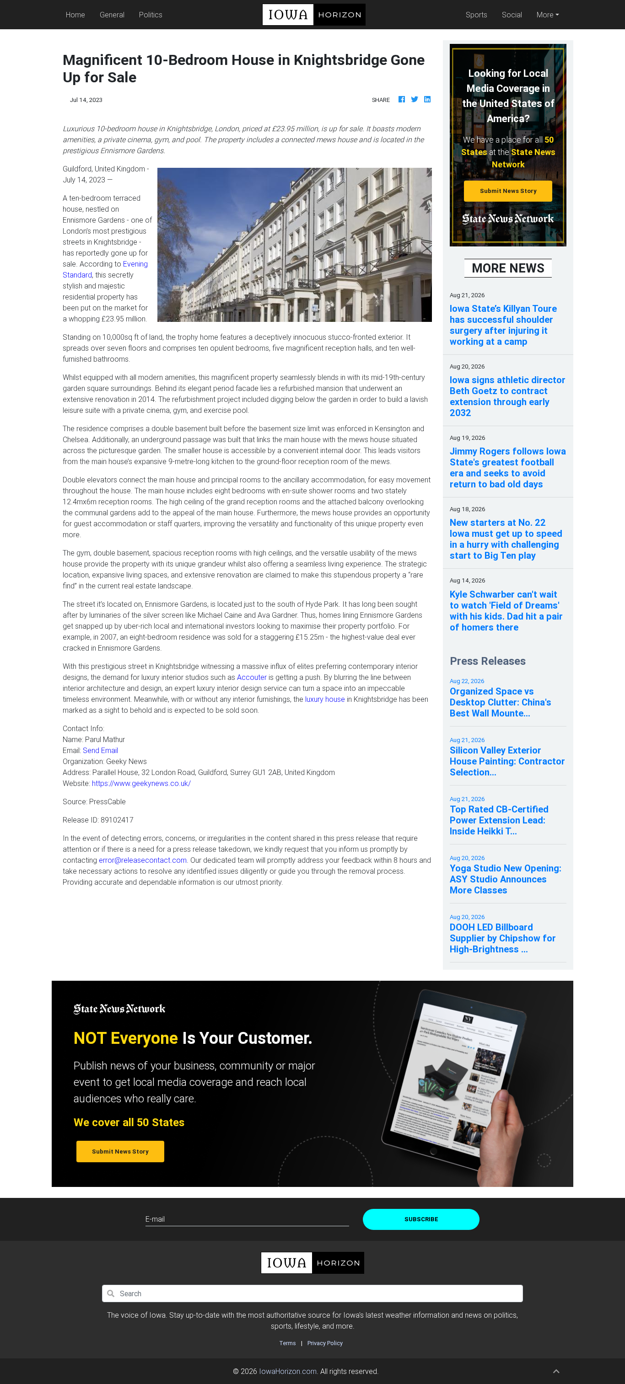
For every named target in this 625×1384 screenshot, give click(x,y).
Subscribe (421, 1219)
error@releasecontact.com (143, 860)
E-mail (155, 1219)
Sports (476, 14)
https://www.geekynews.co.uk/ (141, 783)
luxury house (325, 699)
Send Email (100, 750)
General (112, 14)
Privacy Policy (325, 1343)
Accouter (252, 677)
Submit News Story (508, 191)
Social (512, 14)
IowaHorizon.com (288, 1371)
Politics (150, 14)
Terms (287, 1343)
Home (77, 14)
